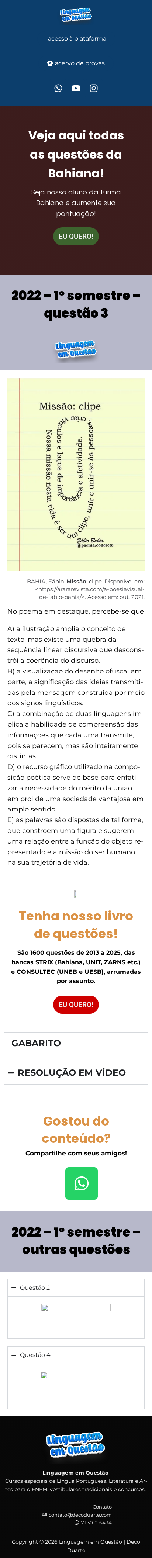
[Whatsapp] (58, 88)
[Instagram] (94, 88)
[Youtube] (76, 88)
